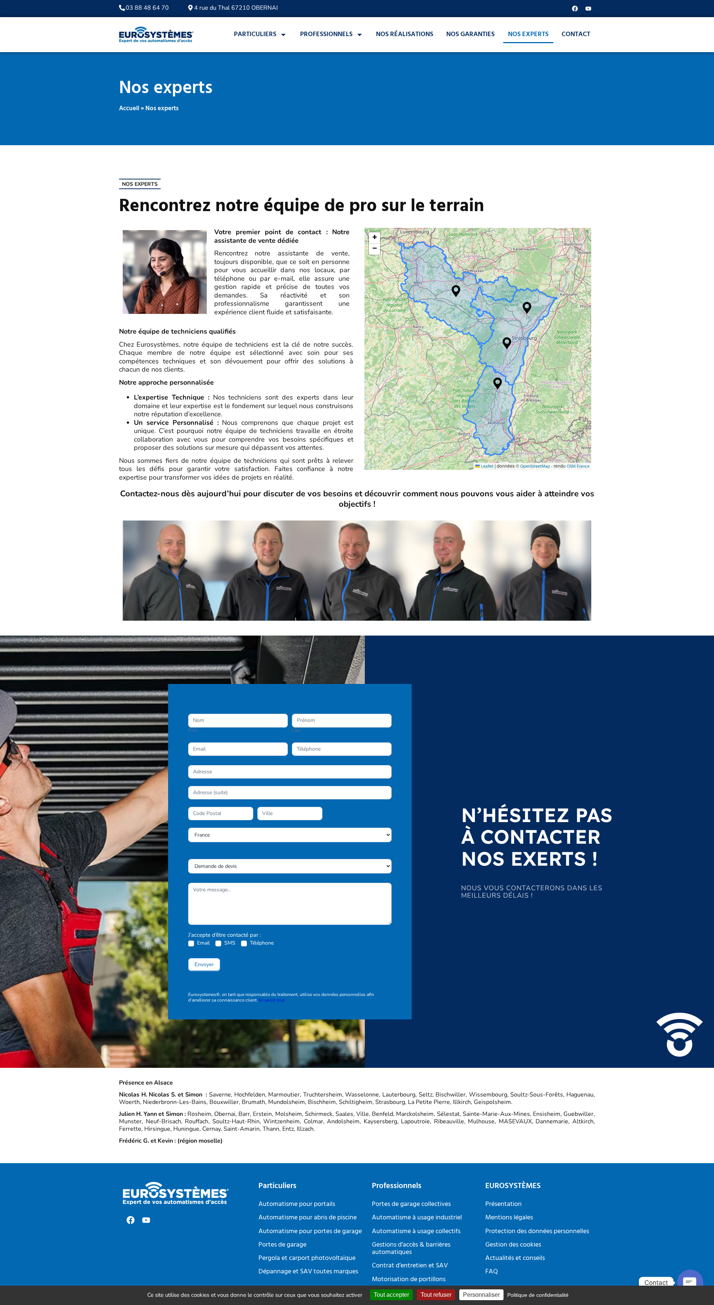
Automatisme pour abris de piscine (307, 1217)
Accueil (129, 109)
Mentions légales (509, 1217)
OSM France (578, 466)
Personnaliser (481, 1295)
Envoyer (204, 964)
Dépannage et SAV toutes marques (308, 1271)
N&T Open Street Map (476, 349)
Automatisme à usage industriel (417, 1217)
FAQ (491, 1271)
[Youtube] (588, 8)
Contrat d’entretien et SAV (410, 1265)
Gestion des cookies (513, 1244)
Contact (576, 34)
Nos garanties (470, 34)
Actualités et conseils (515, 1258)
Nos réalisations (404, 34)
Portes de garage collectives (411, 1204)
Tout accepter (391, 1295)
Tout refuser (436, 1295)
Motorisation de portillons (409, 1279)
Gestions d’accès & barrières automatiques (411, 1248)
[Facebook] (575, 8)
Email (203, 943)
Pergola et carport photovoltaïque (307, 1258)
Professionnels (326, 34)
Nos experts (528, 34)
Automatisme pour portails (296, 1204)
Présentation (503, 1204)
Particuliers (255, 34)
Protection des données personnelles (537, 1231)
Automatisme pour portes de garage (310, 1231)
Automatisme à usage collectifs (416, 1231)
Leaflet (486, 466)
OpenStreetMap (535, 466)
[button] (456, 291)
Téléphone (261, 943)
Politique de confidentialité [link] (538, 1295)
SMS (229, 943)
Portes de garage (282, 1244)
